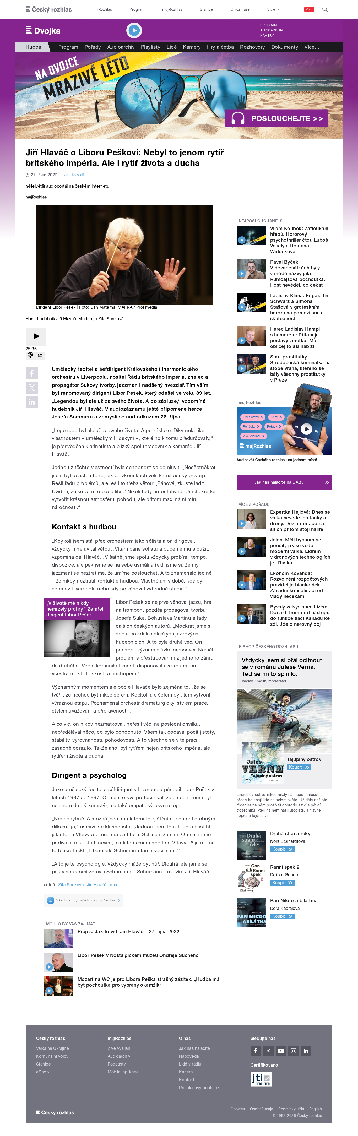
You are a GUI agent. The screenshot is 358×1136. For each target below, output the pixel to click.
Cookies (238, 1109)
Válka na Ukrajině (52, 1048)
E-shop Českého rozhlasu (269, 646)
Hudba (33, 47)
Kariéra (186, 1071)
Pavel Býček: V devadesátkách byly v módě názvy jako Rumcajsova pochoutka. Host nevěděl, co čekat (297, 273)
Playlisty (150, 47)
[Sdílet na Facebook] (32, 373)
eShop (42, 1071)
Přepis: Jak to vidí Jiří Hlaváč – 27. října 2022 (128, 931)
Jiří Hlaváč (97, 884)
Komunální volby (52, 1056)
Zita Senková (71, 884)
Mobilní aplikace (123, 1071)
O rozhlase (240, 9)
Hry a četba (220, 47)
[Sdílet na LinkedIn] (32, 402)
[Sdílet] (40, 356)
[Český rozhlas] (49, 9)
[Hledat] (325, 9)
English (315, 1109)
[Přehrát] (36, 337)
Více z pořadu (254, 504)
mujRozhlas (172, 9)
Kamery (267, 35)
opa (113, 884)
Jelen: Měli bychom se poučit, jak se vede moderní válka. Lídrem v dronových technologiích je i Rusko (300, 551)
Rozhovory (252, 47)
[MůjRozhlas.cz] (36, 197)
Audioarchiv (271, 30)
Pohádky (249, 426)
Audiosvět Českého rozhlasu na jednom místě (277, 460)
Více (312, 47)
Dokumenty (285, 47)
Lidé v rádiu (190, 1064)
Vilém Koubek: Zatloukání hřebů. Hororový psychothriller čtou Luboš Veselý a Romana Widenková (299, 240)
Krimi (274, 417)
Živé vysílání (251, 436)
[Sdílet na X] (32, 388)
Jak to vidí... (75, 174)
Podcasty (117, 1064)
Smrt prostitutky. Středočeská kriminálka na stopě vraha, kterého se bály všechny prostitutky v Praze (300, 368)
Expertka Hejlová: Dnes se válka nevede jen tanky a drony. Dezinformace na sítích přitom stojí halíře (300, 520)
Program (136, 9)
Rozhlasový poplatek (199, 1087)
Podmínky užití (291, 1109)
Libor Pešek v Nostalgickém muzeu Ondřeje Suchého (138, 955)
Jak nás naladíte (194, 1048)
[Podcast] (30, 356)
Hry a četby (251, 417)
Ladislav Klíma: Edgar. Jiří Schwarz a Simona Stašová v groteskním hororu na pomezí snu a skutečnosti (299, 307)
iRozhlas (104, 9)
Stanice (206, 9)
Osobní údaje (261, 1109)
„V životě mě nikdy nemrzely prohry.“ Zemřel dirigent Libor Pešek (74, 608)
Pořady (93, 47)
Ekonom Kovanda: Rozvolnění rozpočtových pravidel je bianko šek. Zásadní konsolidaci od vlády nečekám (299, 584)
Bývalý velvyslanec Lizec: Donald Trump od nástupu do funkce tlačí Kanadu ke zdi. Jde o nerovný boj (300, 615)
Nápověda (189, 1056)
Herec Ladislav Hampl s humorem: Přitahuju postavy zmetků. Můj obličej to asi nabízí (295, 337)
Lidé (172, 47)
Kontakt (186, 1079)
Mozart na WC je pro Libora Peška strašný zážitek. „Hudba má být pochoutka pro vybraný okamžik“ (149, 982)
